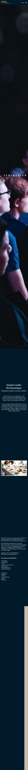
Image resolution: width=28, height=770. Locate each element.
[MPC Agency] (6, 2)
